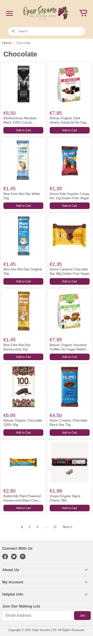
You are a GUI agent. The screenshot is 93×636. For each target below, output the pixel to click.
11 (55, 527)
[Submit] (13, 31)
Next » (67, 527)
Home (6, 43)
